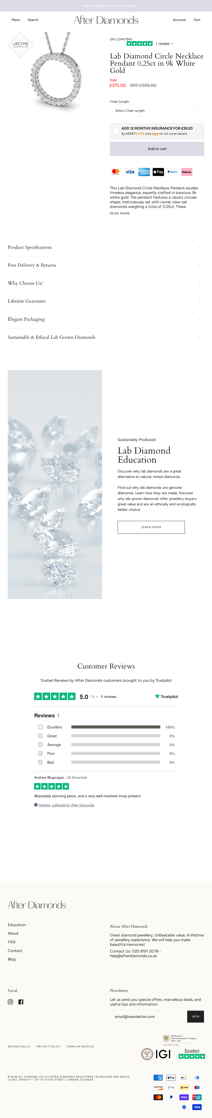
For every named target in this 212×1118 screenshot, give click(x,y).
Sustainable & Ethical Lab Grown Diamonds (51, 337)
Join (195, 1016)
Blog (12, 959)
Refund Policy (19, 1046)
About (13, 933)
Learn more (151, 527)
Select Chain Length (130, 110)
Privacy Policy (49, 1046)
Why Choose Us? (25, 283)
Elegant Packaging (26, 319)
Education (17, 924)
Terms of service (80, 1046)
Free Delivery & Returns (32, 265)
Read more (120, 213)
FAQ (12, 942)
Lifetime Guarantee (27, 301)
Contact (15, 950)
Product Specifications (30, 247)
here (155, 134)
